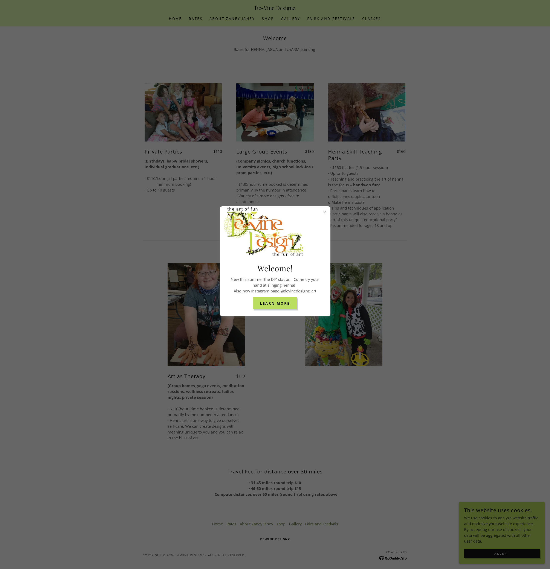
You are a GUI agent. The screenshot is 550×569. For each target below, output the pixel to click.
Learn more (275, 303)
